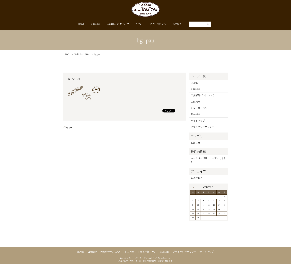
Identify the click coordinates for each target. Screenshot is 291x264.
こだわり (140, 24)
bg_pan (69, 127)
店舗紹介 (95, 24)
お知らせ (195, 142)
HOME (81, 24)
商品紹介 (177, 24)
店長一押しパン (158, 24)
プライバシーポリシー (202, 127)
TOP (67, 54)
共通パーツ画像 (82, 54)
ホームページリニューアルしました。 (208, 160)
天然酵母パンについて (118, 24)
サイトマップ (198, 120)
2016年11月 (197, 178)
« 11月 (194, 186)
